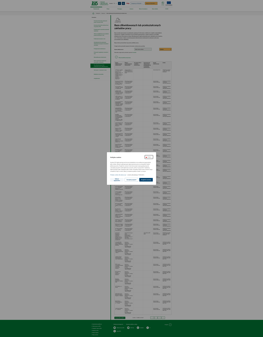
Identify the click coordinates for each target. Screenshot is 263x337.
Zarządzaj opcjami (131, 179)
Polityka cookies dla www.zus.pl (118, 175)
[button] (149, 157)
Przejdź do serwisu (146, 179)
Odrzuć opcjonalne (117, 179)
